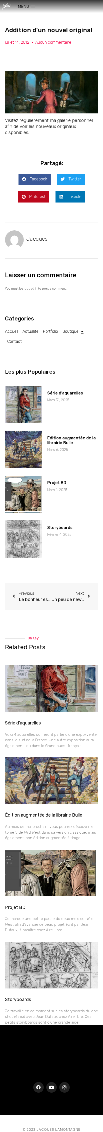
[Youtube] (51, 1087)
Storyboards (59, 527)
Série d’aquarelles (65, 393)
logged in (31, 288)
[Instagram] (64, 1087)
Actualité (30, 331)
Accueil (11, 331)
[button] (34, 179)
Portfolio (50, 331)
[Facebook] (38, 1087)
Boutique (70, 331)
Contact (14, 341)
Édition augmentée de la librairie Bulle (71, 440)
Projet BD (56, 482)
